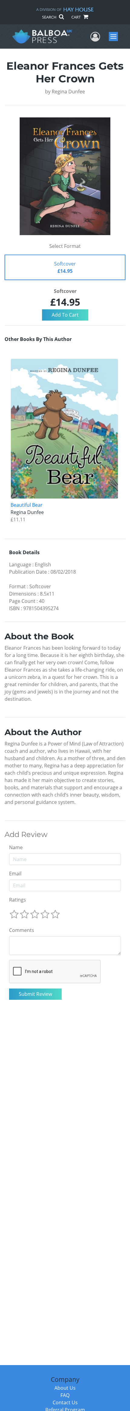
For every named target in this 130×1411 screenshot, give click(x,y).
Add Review (26, 834)
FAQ (65, 1395)
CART (76, 17)
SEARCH (49, 17)
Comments (21, 930)
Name (16, 847)
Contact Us (65, 1402)
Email (15, 873)
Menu (115, 36)
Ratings (17, 899)
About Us (65, 1388)
